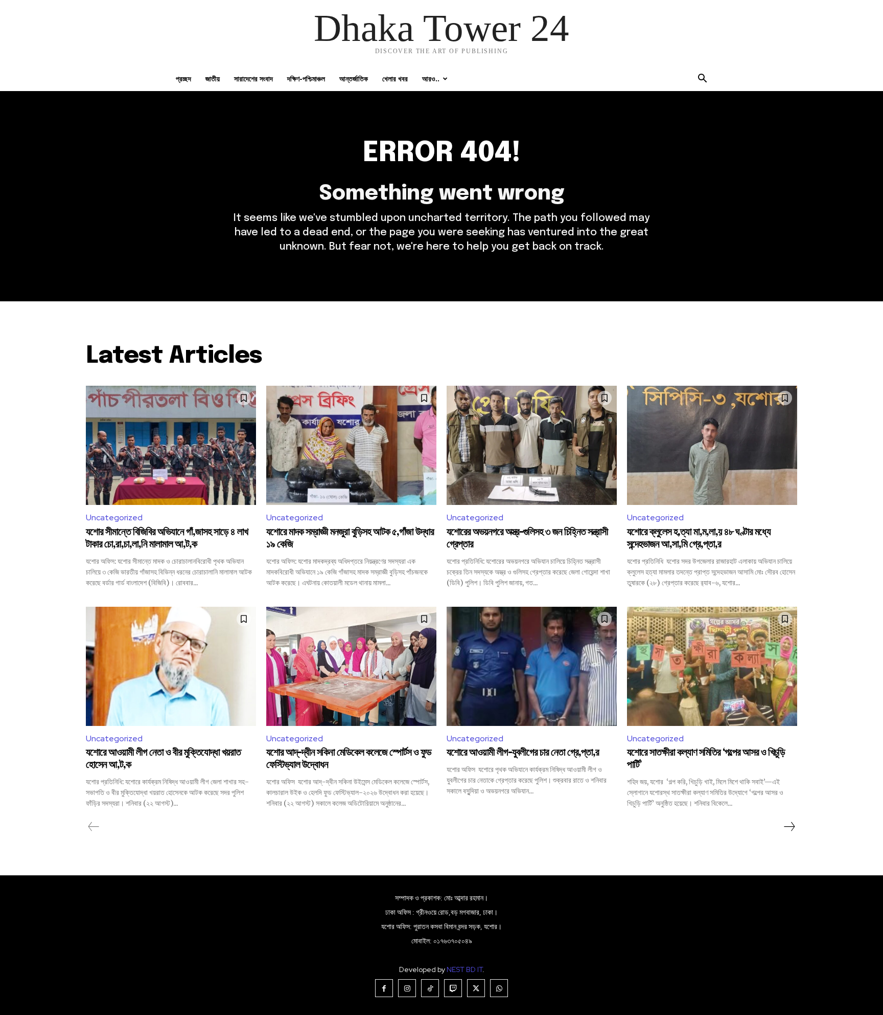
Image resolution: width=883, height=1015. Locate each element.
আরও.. (430, 78)
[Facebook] (384, 988)
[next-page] (789, 826)
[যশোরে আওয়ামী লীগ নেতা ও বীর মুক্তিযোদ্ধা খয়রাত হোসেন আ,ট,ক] (171, 666)
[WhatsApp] (499, 988)
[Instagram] (407, 988)
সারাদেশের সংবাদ (253, 78)
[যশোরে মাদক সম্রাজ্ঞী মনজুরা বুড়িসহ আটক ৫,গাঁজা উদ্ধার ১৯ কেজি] (351, 445)
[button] (702, 79)
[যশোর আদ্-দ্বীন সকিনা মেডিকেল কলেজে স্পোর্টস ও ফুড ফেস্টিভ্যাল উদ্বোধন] (351, 666)
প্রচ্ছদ (183, 78)
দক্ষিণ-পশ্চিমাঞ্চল (306, 78)
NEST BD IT (464, 969)
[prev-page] (94, 826)
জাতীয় (212, 78)
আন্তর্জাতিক (353, 78)
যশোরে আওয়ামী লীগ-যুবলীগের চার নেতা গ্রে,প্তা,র (523, 752)
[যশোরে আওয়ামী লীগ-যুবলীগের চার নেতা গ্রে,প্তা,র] (532, 666)
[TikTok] (430, 988)
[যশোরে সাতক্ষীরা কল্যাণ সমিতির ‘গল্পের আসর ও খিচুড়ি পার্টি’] (712, 666)
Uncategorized (114, 517)
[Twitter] (476, 988)
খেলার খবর (395, 78)
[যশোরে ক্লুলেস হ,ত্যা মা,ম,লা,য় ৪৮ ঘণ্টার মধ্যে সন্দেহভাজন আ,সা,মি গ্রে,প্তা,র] (712, 445)
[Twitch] (453, 988)
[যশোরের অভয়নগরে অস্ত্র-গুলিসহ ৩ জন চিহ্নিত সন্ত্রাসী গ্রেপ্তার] (532, 445)
